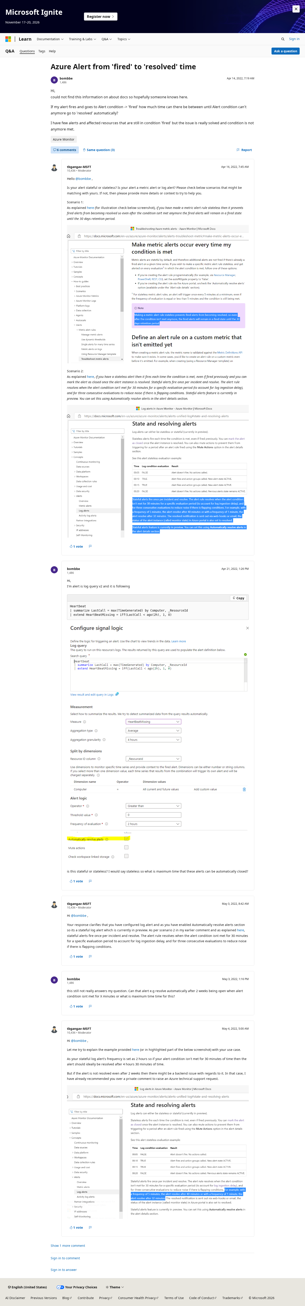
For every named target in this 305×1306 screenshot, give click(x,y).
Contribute (86, 1298)
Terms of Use (174, 1298)
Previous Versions (44, 1298)
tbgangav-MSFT (79, 167)
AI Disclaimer (15, 1298)
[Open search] (282, 39)
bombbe (66, 78)
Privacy (104, 1298)
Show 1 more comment (68, 1245)
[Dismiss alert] (296, 9)
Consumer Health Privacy (137, 1298)
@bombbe (83, 179)
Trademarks (231, 1298)
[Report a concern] (90, 546)
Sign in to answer (64, 1270)
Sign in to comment (65, 1258)
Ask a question (285, 51)
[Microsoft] (8, 39)
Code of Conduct (201, 1298)
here (90, 208)
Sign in (294, 39)
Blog (65, 1298)
